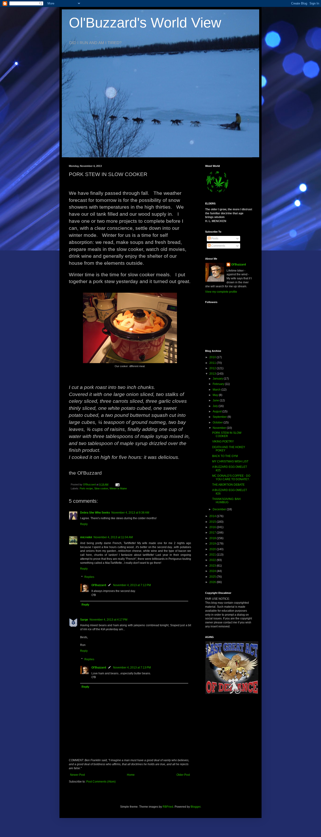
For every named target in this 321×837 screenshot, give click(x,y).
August (217, 411)
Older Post (183, 774)
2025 (213, 576)
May (216, 395)
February (219, 384)
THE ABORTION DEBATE (228, 484)
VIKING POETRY (223, 441)
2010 (213, 357)
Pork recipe (86, 488)
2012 (213, 368)
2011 (213, 363)
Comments (218, 245)
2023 (213, 565)
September (220, 416)
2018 (213, 538)
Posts (214, 238)
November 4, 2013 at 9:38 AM (130, 512)
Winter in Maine (118, 488)
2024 (213, 571)
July (216, 406)
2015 (213, 521)
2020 (213, 549)
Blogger (195, 806)
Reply (84, 524)
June (216, 400)
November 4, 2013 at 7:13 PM (132, 667)
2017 (213, 532)
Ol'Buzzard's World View (145, 23)
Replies (89, 577)
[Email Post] (117, 484)
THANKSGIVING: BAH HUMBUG (226, 500)
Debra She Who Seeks (95, 512)
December (220, 509)
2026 (213, 582)
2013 (213, 373)
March (217, 389)
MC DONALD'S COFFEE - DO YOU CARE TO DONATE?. (231, 477)
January (218, 378)
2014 (213, 516)
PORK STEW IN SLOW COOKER (226, 434)
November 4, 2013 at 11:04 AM (113, 537)
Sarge (84, 619)
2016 (213, 527)
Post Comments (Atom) (101, 781)
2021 (213, 554)
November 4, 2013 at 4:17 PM (108, 619)
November (220, 428)
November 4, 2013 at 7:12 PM (132, 585)
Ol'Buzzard (98, 585)
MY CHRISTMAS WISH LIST (230, 461)
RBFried (168, 806)
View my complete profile (221, 291)
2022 (213, 560)
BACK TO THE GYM (225, 456)
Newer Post (77, 774)
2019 (213, 543)
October (218, 422)
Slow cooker (101, 488)
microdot (86, 537)
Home (131, 774)
